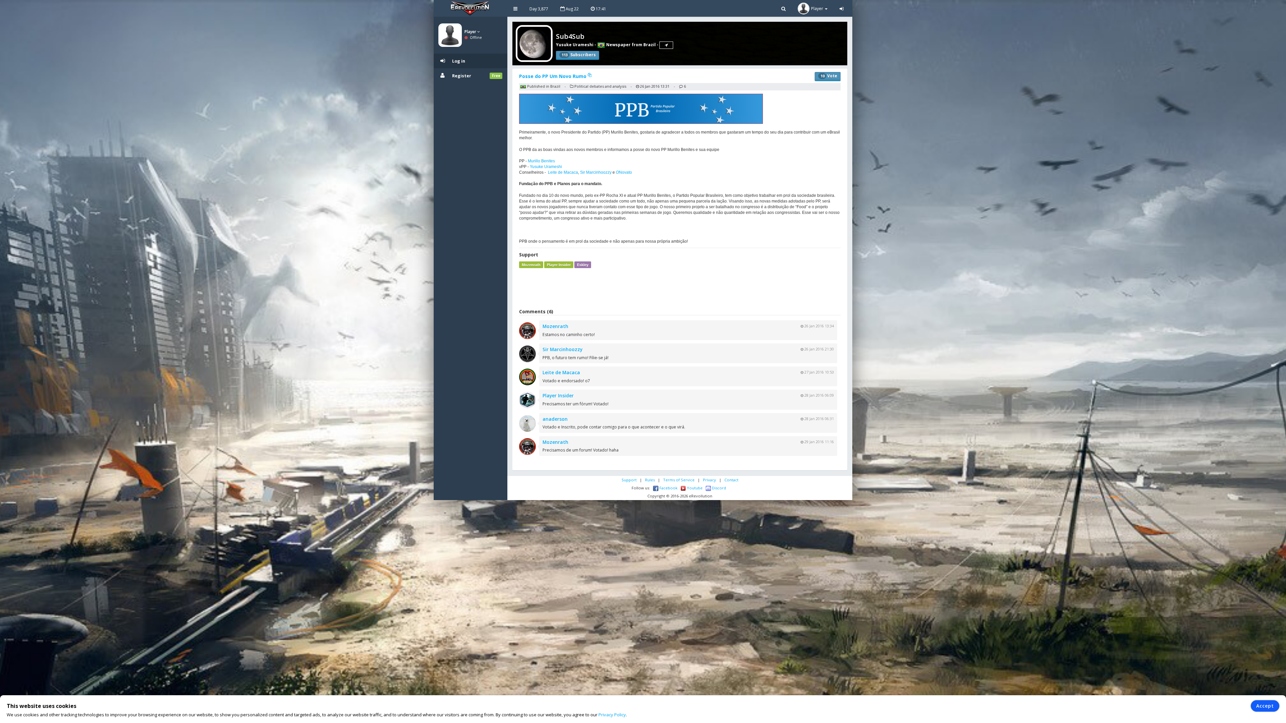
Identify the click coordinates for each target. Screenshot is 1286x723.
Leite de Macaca (563, 172)
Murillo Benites (541, 161)
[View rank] (666, 45)
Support (629, 479)
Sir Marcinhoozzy (596, 172)
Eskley (582, 265)
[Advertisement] (680, 288)
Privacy (709, 479)
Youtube (694, 487)
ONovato (624, 172)
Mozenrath (531, 265)
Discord (718, 487)
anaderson (555, 419)
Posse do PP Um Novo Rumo (553, 76)
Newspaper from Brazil (630, 45)
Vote (828, 76)
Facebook (667, 487)
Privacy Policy (612, 715)
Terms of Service (679, 479)
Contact (731, 479)
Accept (1265, 706)
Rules (650, 479)
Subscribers (579, 55)
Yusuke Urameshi (574, 45)
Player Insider (559, 265)
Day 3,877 (538, 9)
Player (471, 31)
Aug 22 (572, 9)
